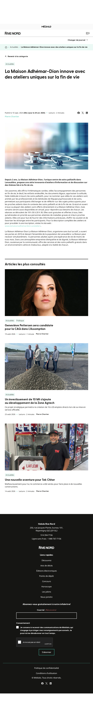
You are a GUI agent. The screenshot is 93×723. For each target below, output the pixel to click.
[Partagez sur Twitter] (82, 113)
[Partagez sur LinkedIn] (86, 113)
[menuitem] (78, 40)
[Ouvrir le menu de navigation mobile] (88, 33)
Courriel (46, 610)
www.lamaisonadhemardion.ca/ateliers (23, 226)
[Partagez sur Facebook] (78, 113)
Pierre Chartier (12, 116)
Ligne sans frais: (46, 539)
